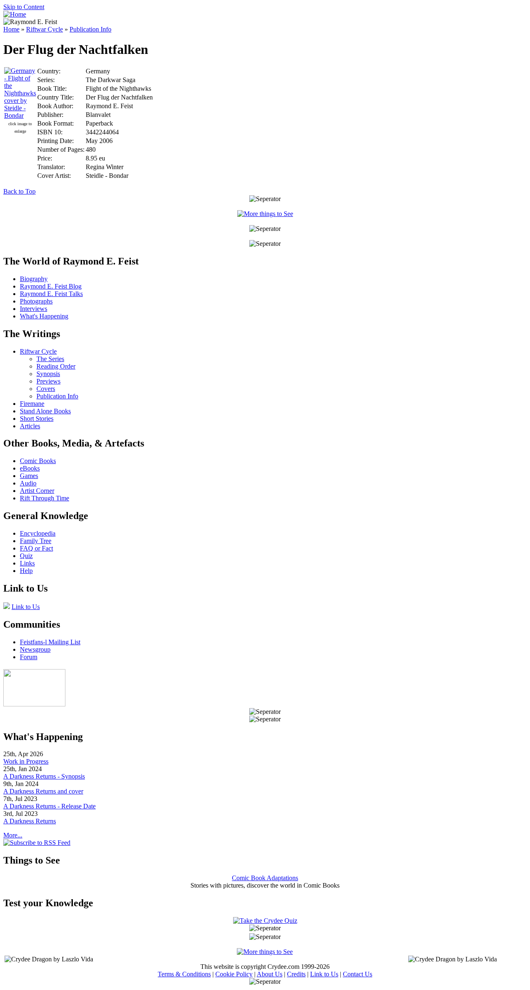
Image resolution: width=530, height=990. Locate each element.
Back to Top (19, 191)
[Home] (14, 14)
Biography (34, 278)
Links (27, 563)
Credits (296, 974)
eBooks (30, 468)
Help (26, 570)
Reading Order (55, 366)
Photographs (36, 301)
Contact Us (357, 974)
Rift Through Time (44, 498)
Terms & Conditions (184, 974)
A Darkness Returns (29, 821)
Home (11, 29)
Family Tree (35, 540)
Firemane (32, 403)
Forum (28, 656)
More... (12, 835)
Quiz (26, 555)
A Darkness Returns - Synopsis (44, 776)
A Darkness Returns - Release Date (49, 806)
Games (29, 475)
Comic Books (38, 460)
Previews (48, 381)
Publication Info (90, 29)
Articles (30, 425)
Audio (28, 483)
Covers (45, 388)
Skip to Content (23, 6)
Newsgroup (35, 649)
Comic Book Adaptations (265, 877)
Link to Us (26, 606)
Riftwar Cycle (44, 29)
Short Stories (36, 418)
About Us (269, 974)
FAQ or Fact (36, 548)
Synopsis (48, 373)
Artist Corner (37, 490)
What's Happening (44, 316)
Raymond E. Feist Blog (51, 286)
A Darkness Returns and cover (43, 791)
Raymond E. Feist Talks (51, 293)
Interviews (33, 308)
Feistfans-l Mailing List (50, 641)
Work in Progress (25, 761)
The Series (50, 358)
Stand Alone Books (45, 411)
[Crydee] (34, 704)
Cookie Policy (234, 974)
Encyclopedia (37, 533)
